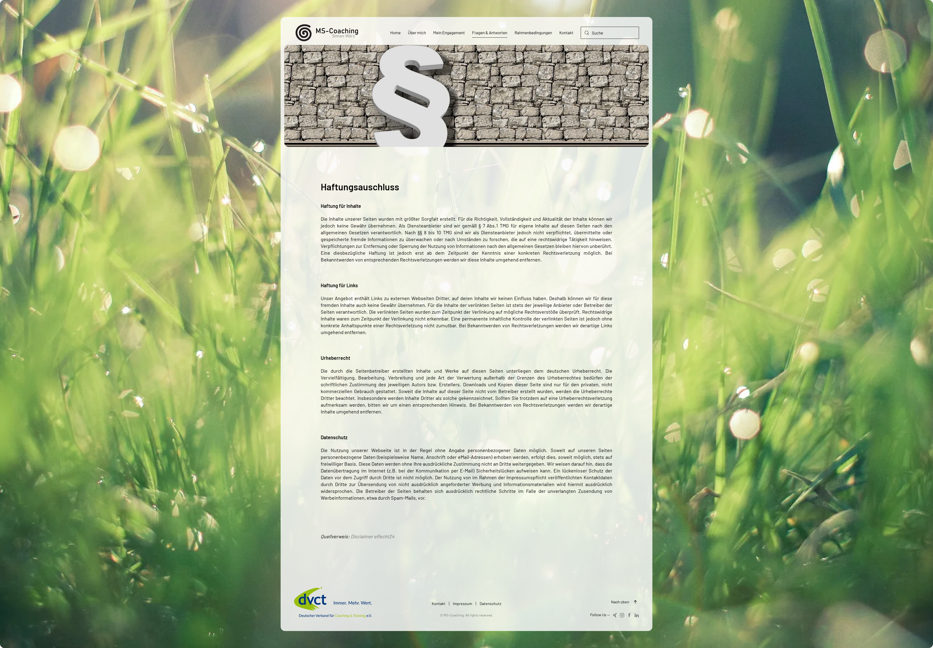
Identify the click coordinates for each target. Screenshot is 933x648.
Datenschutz (490, 603)
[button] (635, 602)
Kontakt (566, 32)
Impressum (462, 603)
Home (395, 32)
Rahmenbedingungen (533, 32)
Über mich (417, 32)
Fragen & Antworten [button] (489, 32)
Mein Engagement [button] (449, 32)
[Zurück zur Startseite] (331, 33)
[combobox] (610, 33)
